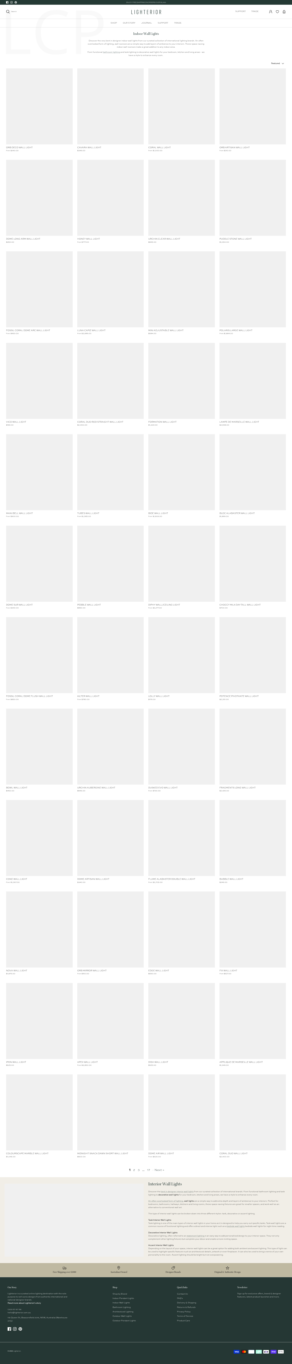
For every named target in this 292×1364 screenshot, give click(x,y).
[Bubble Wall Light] (252, 838)
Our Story (129, 23)
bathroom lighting (111, 52)
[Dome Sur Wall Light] (39, 564)
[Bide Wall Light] (181, 472)
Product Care (183, 1321)
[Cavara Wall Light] (110, 106)
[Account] (271, 12)
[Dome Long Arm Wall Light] (39, 198)
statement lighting (196, 1236)
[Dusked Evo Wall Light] (181, 747)
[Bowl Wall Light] (39, 747)
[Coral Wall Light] (181, 106)
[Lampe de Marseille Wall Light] (252, 381)
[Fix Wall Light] (252, 929)
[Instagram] (11, 2)
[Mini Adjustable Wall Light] (181, 289)
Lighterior (17, 1351)
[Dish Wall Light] (181, 1021)
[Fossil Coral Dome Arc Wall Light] (39, 289)
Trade (255, 11)
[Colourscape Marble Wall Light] (39, 1112)
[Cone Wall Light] (39, 838)
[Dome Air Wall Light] (181, 1112)
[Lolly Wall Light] (181, 655)
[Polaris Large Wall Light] (252, 289)
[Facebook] (7, 2)
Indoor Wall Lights (121, 1303)
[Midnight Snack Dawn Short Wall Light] (110, 1112)
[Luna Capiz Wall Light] (110, 289)
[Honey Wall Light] (110, 198)
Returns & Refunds (186, 1307)
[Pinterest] (16, 2)
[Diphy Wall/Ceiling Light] (181, 564)
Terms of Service (185, 1316)
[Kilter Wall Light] (110, 655)
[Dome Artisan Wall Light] (110, 838)
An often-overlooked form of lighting (165, 1201)
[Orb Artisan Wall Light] (252, 106)
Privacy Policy (184, 1312)
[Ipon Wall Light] (39, 1021)
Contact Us (182, 1294)
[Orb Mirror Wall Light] (110, 929)
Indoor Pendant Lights (123, 1298)
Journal (146, 23)
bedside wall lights (236, 1226)
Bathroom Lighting (122, 1307)
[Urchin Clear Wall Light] (181, 198)
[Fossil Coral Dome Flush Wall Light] (39, 655)
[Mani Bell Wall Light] (39, 472)
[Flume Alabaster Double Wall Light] (181, 838)
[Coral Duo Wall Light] (252, 1112)
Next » (159, 1170)
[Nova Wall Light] (39, 929)
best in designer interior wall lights (177, 1192)
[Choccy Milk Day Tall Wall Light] (252, 564)
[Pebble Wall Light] (110, 564)
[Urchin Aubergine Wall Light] (110, 747)
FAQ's (180, 1298)
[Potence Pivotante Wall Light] (252, 655)
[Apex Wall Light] (110, 1021)
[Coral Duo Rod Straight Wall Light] (110, 381)
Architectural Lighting (123, 1312)
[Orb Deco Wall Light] (39, 106)
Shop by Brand (120, 1294)
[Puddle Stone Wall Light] (252, 198)
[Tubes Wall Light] (110, 472)
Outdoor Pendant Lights (124, 1321)
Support (240, 11)
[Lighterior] (146, 12)
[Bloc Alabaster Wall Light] (252, 472)
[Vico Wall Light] (39, 381)
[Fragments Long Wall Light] (252, 747)
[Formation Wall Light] (181, 381)
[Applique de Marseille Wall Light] (252, 1021)
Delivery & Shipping (186, 1303)
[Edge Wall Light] (181, 929)
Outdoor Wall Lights (122, 1316)
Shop (114, 23)
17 (148, 1170)
